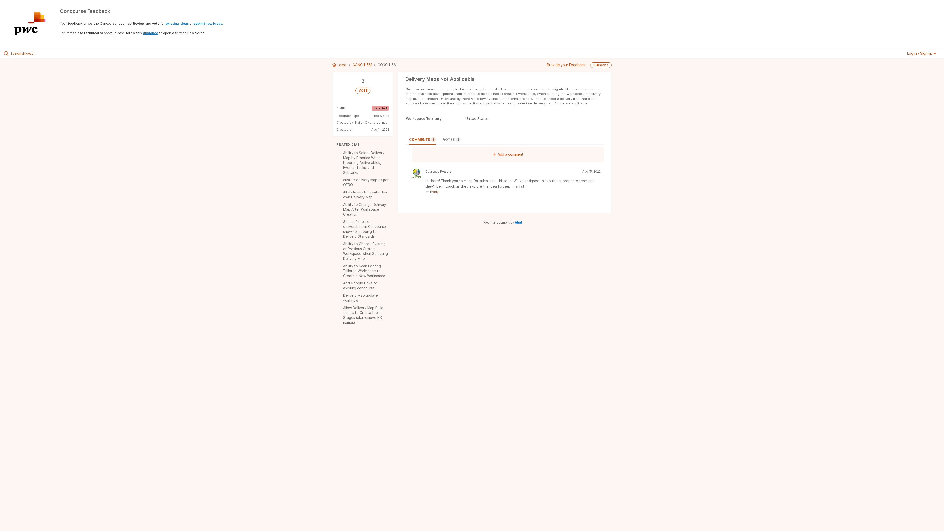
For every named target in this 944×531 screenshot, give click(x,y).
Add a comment (510, 154)
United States (379, 116)
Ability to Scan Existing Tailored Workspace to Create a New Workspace (364, 271)
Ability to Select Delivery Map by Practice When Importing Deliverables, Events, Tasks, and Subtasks (363, 163)
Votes (451, 139)
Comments (421, 139)
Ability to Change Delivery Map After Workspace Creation (364, 209)
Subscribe (600, 65)
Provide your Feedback (566, 65)
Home (341, 65)
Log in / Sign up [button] (920, 53)
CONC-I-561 (362, 65)
